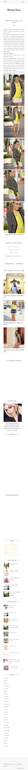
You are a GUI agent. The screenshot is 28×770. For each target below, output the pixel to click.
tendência (6, 548)
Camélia (11, 256)
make (14, 550)
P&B (21, 256)
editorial (6, 550)
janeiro (5, 725)
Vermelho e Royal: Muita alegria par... (14, 350)
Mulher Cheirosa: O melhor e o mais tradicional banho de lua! (14, 661)
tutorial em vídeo (12, 552)
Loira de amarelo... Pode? (14, 652)
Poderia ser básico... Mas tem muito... (13, 323)
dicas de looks (6, 546)
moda (18, 550)
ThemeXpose (15, 764)
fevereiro (5, 678)
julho (5, 680)
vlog (12, 546)
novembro (6, 699)
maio (4, 691)
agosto (5, 688)
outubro (5, 701)
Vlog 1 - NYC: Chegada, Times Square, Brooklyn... (15, 593)
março (5, 696)
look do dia (6, 544)
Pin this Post (15, 252)
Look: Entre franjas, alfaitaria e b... (14, 296)
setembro (6, 685)
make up (15, 546)
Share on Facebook (14, 246)
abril (4, 693)
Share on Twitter (15, 249)
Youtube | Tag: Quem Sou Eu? (14, 578)
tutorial (5, 552)
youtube (15, 548)
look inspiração (16, 256)
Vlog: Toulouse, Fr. (14, 563)
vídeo (11, 548)
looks (10, 550)
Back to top (21, 768)
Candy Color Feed (14, 570)
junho (5, 683)
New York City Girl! (14, 585)
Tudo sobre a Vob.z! (13, 632)
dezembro (6, 727)
